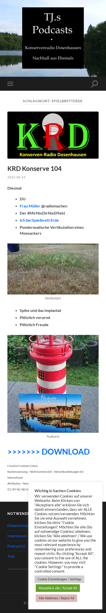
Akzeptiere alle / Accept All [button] (58, 588)
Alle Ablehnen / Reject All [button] (56, 598)
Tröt (11, 556)
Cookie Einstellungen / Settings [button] (59, 579)
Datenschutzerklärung (26, 525)
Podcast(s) (16, 546)
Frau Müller (30, 206)
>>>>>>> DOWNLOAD (48, 451)
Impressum (16, 535)
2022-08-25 (16, 177)
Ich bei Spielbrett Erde (39, 220)
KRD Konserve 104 (34, 168)
